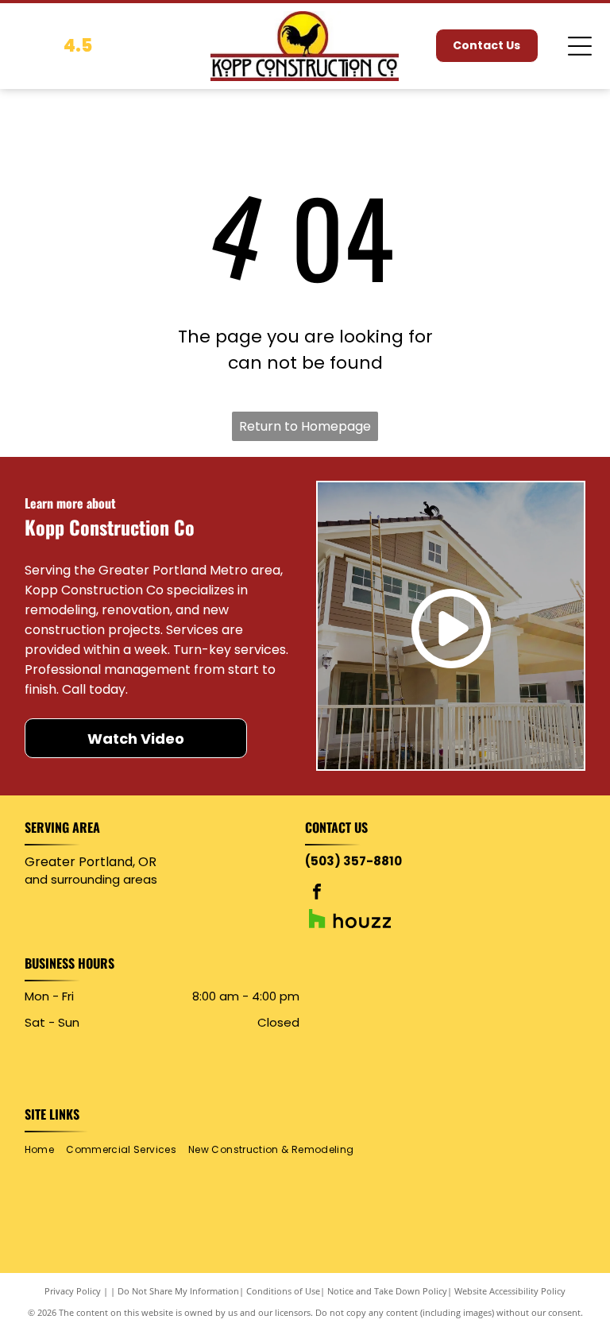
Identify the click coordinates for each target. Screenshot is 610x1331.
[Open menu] (580, 46)
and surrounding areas (91, 879)
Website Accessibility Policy (510, 1291)
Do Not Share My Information (178, 1291)
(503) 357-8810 (353, 861)
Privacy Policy (72, 1291)
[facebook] (317, 893)
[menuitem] (45, 1149)
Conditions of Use (283, 1291)
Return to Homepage (305, 426)
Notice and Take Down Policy (387, 1291)
